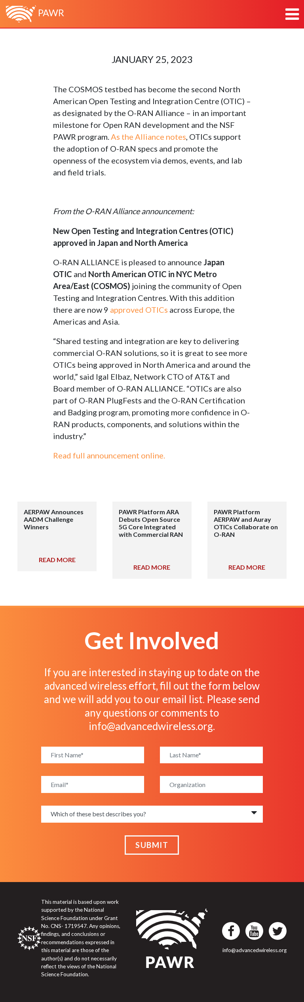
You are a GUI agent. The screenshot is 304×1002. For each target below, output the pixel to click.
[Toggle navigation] (292, 14)
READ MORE (57, 559)
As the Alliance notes (148, 136)
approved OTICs (139, 309)
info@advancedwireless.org (151, 726)
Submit (151, 845)
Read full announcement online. (109, 455)
